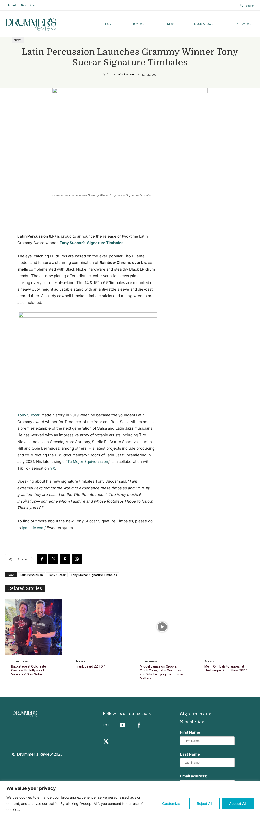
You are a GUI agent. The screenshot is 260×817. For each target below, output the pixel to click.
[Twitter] (106, 742)
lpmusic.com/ (34, 527)
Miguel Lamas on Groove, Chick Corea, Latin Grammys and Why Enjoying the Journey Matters (162, 672)
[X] (53, 559)
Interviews (20, 661)
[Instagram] (106, 725)
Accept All (237, 803)
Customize (171, 803)
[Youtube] (122, 725)
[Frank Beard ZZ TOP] (98, 627)
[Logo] (44, 24)
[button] (245, 5)
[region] (130, 799)
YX (52, 468)
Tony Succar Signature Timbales (94, 575)
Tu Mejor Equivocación (87, 461)
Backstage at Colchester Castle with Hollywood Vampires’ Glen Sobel (29, 670)
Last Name (190, 754)
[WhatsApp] (77, 559)
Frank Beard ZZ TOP (90, 666)
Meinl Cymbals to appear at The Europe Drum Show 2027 (225, 668)
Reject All (204, 803)
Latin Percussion (31, 575)
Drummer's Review (120, 74)
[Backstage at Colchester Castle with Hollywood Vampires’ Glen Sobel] (33, 627)
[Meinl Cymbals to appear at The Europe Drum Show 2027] (226, 627)
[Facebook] (42, 559)
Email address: (193, 776)
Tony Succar (28, 415)
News (18, 39)
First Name (190, 732)
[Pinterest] (65, 559)
